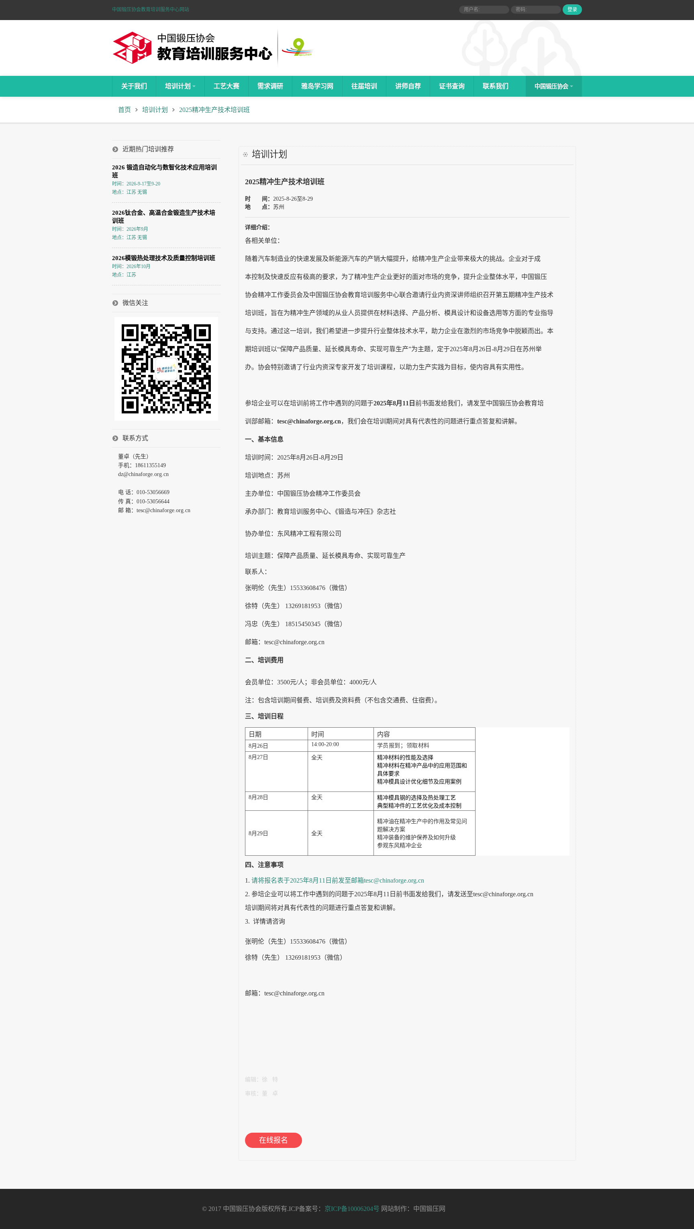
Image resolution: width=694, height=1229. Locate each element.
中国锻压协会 (551, 86)
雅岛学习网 (317, 86)
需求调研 (270, 86)
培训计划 (178, 86)
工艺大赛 (226, 86)
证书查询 (452, 86)
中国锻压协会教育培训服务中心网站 (150, 9)
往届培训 (364, 86)
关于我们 (134, 86)
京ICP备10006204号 (352, 1208)
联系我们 (495, 86)
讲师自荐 (408, 86)
